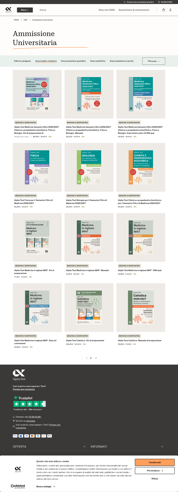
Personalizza (153, 470)
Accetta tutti (155, 462)
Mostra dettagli (43, 486)
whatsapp (30, 421)
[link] (170, 10)
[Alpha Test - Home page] (8, 9)
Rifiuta (155, 478)
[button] (164, 10)
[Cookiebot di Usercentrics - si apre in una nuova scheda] (18, 487)
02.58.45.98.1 (35, 417)
